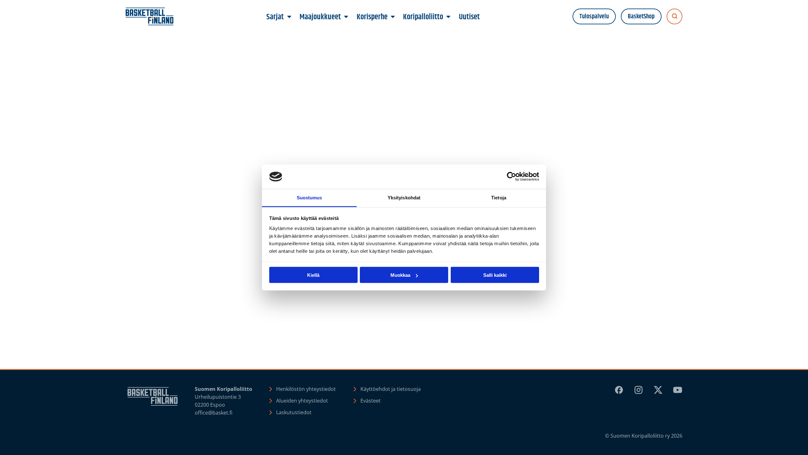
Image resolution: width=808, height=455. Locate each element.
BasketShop (641, 16)
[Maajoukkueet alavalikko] (346, 17)
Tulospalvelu (594, 16)
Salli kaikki (495, 275)
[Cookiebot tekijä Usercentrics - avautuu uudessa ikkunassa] (511, 176)
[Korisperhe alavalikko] (392, 17)
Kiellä (313, 275)
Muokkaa (400, 275)
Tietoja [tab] (498, 197)
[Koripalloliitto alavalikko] (448, 17)
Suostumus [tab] (309, 197)
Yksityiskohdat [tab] (404, 197)
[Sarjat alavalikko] (289, 17)
